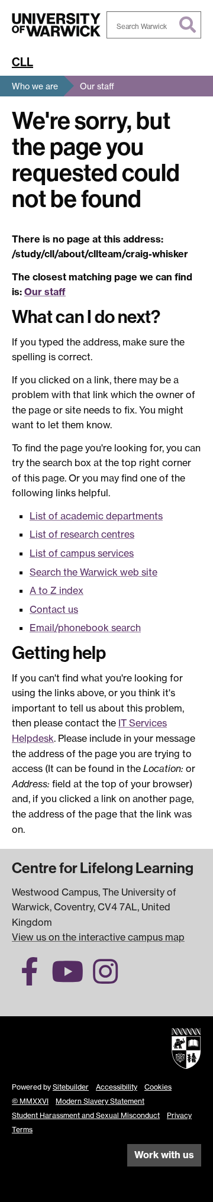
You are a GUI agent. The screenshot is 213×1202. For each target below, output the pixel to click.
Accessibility (116, 1087)
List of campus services (82, 553)
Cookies (158, 1087)
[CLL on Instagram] (105, 978)
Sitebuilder (71, 1087)
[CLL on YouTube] (67, 978)
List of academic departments (96, 516)
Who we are (35, 86)
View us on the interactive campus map (98, 937)
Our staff (97, 86)
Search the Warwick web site (93, 572)
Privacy (179, 1115)
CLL (22, 62)
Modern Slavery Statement (100, 1101)
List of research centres (82, 534)
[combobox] (153, 24)
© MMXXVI (30, 1101)
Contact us (54, 609)
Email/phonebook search (85, 628)
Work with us (164, 1155)
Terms (22, 1129)
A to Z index (56, 590)
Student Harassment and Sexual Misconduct (86, 1115)
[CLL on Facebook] (29, 978)
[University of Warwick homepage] (56, 25)
